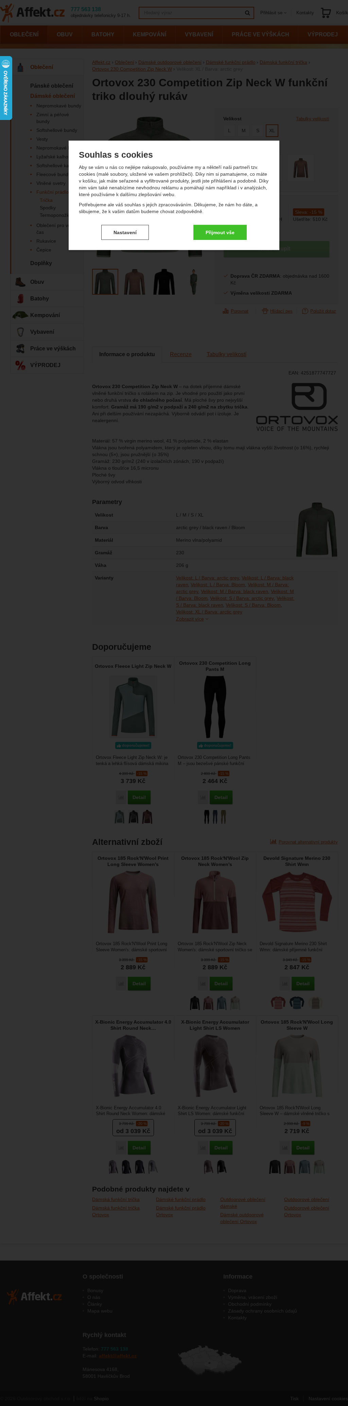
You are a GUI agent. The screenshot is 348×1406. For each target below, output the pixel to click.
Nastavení (125, 232)
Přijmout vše (220, 232)
